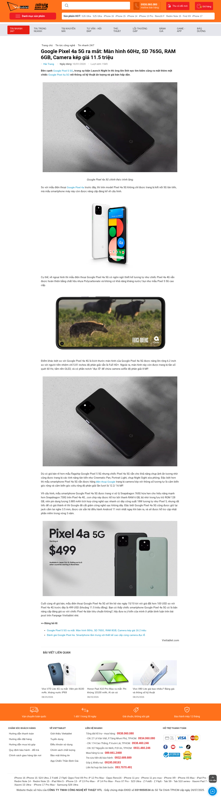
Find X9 (187, 16)
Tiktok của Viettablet (189, 747)
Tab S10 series (182, 781)
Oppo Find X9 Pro (78, 777)
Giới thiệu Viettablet (61, 733)
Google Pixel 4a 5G (59, 74)
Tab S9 (167, 781)
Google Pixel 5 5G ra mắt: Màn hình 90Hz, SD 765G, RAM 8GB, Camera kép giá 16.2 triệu (96, 630)
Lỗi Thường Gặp (140, 29)
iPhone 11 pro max (151, 777)
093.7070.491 (123, 767)
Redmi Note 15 (173, 16)
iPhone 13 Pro (146, 16)
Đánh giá (162, 29)
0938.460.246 (140, 743)
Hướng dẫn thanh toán (21, 733)
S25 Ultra (97, 16)
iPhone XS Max (186, 777)
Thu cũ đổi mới (180, 6)
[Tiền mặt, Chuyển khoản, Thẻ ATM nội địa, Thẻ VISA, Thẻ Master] (182, 738)
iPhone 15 (121, 16)
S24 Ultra (44, 777)
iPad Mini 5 (58, 781)
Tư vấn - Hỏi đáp (94, 29)
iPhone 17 (197, 16)
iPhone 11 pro (131, 777)
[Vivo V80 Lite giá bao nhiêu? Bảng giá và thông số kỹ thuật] (155, 672)
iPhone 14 (132, 16)
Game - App (181, 29)
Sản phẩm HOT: (72, 16)
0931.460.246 (141, 747)
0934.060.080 (146, 738)
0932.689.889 (123, 757)
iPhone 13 (71, 781)
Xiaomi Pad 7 (199, 781)
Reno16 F (160, 16)
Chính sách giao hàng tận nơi (25, 755)
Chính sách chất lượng (62, 750)
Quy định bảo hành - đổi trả (24, 750)
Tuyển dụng (56, 739)
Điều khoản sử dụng (61, 744)
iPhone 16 (109, 16)
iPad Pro (202, 777)
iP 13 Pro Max (87, 781)
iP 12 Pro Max (96, 777)
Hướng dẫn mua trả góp (22, 744)
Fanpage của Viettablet (166, 747)
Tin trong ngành (40, 29)
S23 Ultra (136, 781)
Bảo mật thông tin (60, 755)
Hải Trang (49, 64)
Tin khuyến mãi (68, 29)
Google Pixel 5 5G (63, 70)
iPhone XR (170, 777)
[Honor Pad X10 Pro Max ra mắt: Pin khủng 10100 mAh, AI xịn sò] (109, 672)
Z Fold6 (54, 777)
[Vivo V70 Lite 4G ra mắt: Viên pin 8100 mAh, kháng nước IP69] (64, 672)
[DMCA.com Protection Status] (186, 755)
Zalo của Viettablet (181, 747)
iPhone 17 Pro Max (44, 784)
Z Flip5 (158, 781)
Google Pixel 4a (75, 187)
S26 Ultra (86, 16)
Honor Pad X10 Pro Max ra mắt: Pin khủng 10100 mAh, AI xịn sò (106, 690)
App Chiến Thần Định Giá (64, 760)
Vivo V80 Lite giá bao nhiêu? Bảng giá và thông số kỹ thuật (153, 690)
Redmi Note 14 (22, 781)
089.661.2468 (113, 752)
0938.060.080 (150, 6)
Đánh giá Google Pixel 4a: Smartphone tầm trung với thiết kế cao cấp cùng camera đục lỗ (96, 635)
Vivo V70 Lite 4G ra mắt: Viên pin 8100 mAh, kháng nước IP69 (63, 690)
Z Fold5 (147, 781)
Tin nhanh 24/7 (16, 29)
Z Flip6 (63, 777)
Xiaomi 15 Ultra (22, 784)
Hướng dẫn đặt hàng (20, 739)
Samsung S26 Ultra (67, 784)
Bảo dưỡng (201, 29)
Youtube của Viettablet (173, 747)
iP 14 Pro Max (105, 781)
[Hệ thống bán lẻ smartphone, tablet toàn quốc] (19, 6)
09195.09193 (113, 762)
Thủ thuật (117, 29)
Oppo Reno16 (114, 777)
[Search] (66, 5)
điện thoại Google (105, 481)
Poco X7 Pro (122, 781)
